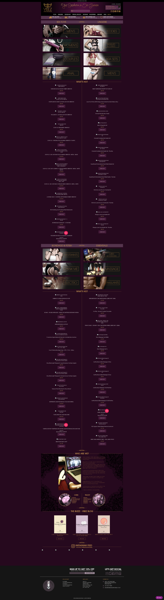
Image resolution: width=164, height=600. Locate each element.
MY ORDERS (65, 581)
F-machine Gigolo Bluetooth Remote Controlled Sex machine (61, 337)
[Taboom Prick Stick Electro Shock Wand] (61, 385)
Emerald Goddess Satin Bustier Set (102, 138)
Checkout (114, 8)
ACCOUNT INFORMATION (67, 582)
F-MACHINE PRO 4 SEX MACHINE (61, 414)
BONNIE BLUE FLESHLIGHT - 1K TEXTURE (61, 222)
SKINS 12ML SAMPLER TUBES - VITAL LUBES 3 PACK (102, 439)
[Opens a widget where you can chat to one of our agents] (159, 597)
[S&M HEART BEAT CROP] (61, 439)
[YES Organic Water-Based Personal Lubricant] (102, 423)
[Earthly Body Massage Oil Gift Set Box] (102, 384)
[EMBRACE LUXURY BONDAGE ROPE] (61, 295)
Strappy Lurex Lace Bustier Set (102, 214)
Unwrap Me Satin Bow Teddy (102, 113)
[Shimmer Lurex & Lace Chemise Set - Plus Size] (102, 199)
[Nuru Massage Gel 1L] (102, 346)
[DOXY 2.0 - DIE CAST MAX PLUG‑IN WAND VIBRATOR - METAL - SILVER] (61, 151)
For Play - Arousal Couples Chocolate (102, 311)
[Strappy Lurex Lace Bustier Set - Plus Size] (102, 224)
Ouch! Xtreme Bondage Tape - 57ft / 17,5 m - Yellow (61, 350)
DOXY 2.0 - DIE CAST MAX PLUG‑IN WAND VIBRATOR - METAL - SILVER (61, 154)
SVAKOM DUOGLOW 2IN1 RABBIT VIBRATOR (61, 88)
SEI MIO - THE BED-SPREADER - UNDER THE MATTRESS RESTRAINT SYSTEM (61, 312)
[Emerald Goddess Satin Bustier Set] (102, 135)
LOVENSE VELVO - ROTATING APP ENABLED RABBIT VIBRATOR (61, 197)
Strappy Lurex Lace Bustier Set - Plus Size (102, 227)
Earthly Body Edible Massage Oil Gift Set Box (102, 400)
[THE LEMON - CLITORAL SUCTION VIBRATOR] (61, 111)
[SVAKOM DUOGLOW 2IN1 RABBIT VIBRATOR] (61, 85)
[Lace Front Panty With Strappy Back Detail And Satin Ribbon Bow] (102, 98)
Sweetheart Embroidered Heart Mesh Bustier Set (102, 164)
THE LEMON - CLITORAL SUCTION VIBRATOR (61, 114)
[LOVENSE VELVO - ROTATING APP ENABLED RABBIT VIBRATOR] (61, 193)
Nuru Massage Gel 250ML (102, 337)
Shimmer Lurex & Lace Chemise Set (102, 190)
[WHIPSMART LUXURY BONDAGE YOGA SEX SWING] (61, 398)
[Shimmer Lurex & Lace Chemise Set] (102, 186)
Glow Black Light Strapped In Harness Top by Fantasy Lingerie (61, 376)
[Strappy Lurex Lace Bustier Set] (102, 212)
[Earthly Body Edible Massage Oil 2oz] (102, 371)
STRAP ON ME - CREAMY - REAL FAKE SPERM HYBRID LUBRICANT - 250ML (102, 325)
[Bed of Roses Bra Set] (102, 123)
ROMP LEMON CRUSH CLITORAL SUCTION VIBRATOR (61, 101)
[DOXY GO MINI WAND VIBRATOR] (61, 124)
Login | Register (116, 4)
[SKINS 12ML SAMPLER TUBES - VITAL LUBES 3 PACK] (102, 436)
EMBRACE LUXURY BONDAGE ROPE (61, 298)
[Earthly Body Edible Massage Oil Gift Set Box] (102, 397)
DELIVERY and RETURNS (87, 582)
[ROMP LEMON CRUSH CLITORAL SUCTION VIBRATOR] (61, 98)
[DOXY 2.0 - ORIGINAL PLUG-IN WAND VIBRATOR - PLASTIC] (61, 137)
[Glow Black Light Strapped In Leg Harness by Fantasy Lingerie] (61, 360)
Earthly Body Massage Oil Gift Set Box (102, 387)
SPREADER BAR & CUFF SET (61, 324)
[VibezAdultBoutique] (47, 7)
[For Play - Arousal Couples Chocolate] (102, 308)
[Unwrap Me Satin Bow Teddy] (102, 111)
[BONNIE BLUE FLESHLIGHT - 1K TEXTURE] (61, 219)
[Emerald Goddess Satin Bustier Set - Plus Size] (102, 148)
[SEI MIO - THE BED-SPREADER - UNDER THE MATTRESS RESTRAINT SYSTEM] (61, 309)
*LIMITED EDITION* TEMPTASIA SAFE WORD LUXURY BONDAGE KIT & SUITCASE (61, 428)
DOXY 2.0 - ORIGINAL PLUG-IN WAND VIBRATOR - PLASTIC (61, 140)
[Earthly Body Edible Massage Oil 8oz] (102, 358)
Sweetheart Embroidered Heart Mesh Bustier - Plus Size (102, 177)
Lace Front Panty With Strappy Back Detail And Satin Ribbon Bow (102, 101)
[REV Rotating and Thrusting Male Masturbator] (61, 206)
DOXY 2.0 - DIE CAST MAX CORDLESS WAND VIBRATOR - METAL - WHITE (61, 184)
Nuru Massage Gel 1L (102, 349)
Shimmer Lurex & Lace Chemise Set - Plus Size (102, 202)
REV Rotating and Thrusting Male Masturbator (61, 209)
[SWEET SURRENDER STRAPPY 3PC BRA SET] (102, 85)
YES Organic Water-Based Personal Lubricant (102, 426)
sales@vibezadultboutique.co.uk (112, 587)
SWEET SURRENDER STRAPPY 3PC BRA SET (102, 88)
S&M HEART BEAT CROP (61, 441)
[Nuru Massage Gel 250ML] (102, 335)
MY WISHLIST (65, 583)
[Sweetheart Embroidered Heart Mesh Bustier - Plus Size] (102, 174)
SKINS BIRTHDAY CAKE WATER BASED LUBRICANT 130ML (102, 298)
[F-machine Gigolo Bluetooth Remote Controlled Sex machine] (61, 334)
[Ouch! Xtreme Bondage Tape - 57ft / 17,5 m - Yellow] (61, 347)
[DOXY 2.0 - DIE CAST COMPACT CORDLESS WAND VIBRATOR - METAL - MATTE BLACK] (61, 165)
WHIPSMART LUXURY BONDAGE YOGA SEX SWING (61, 401)
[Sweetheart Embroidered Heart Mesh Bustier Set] (102, 161)
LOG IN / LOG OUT (66, 586)
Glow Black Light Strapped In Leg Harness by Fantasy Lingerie (61, 363)
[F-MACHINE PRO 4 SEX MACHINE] (61, 411)
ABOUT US (84, 581)
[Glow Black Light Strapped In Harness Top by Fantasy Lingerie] (61, 373)
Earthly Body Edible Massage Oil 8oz (102, 362)
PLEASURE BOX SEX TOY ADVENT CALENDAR (61, 235)
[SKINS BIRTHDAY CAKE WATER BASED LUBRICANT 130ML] (102, 295)
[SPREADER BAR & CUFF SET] (61, 322)
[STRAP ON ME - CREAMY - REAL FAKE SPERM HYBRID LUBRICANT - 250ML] (102, 322)
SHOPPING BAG (110, 6)
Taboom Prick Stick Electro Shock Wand (61, 388)
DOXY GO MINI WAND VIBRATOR (61, 127)
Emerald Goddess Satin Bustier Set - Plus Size (102, 151)
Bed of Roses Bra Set (102, 125)
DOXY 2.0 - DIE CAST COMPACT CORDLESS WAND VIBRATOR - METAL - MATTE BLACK (61, 169)
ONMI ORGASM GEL (102, 412)
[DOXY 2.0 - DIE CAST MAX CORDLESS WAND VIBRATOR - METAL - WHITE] (61, 180)
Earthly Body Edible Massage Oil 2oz (102, 374)
